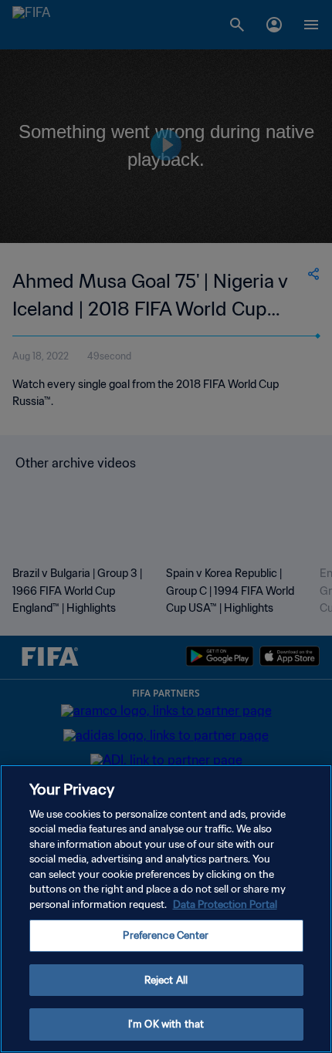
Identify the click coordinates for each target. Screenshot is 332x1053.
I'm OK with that (166, 1024)
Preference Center (165, 935)
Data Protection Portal (225, 904)
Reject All (166, 980)
